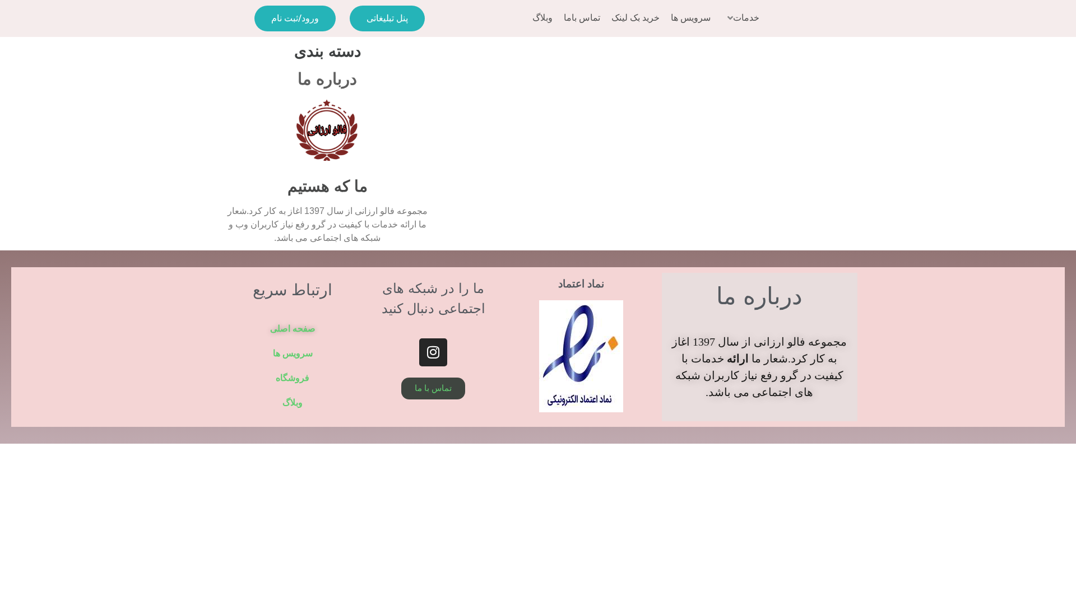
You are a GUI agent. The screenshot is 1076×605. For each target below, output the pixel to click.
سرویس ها (293, 353)
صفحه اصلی (293, 328)
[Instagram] (433, 352)
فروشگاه (292, 378)
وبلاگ (292, 402)
